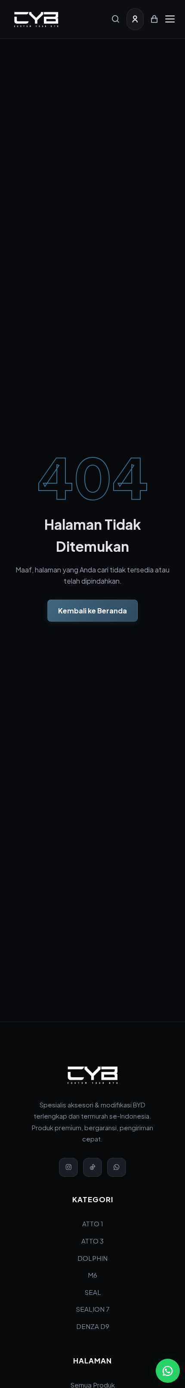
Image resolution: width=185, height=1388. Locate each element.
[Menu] (170, 19)
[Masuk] (135, 19)
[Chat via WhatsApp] (168, 1371)
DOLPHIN (92, 1258)
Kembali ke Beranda (92, 610)
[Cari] (115, 19)
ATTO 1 (92, 1223)
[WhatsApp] (116, 1167)
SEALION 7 (93, 1309)
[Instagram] (68, 1167)
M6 (92, 1275)
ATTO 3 (92, 1241)
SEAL (92, 1292)
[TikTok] (92, 1167)
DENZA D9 (92, 1326)
